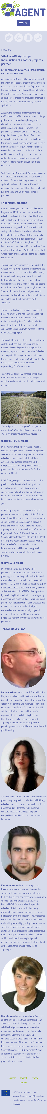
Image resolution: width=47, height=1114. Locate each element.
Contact (12, 1077)
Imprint (23, 1077)
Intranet (23, 1082)
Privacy (35, 1077)
